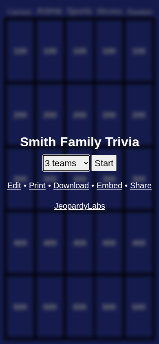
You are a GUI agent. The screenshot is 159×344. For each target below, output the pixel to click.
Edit (14, 185)
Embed (109, 185)
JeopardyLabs (79, 205)
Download (71, 185)
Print (37, 185)
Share (141, 185)
